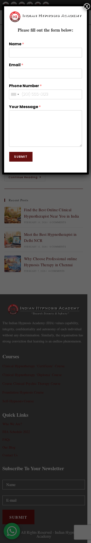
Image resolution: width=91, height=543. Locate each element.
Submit (20, 157)
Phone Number (25, 86)
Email (16, 65)
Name (16, 44)
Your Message (25, 107)
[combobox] (14, 94)
